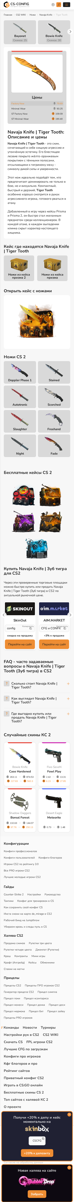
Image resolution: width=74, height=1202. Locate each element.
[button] (70, 32)
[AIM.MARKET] (54, 608)
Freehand (54, 429)
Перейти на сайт (20, 644)
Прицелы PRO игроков (18, 1018)
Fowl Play (54, 771)
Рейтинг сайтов (17, 1070)
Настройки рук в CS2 (21, 1034)
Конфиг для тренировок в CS (35, 901)
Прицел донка (36, 1005)
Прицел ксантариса (36, 998)
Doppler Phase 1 (20, 380)
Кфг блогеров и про (20, 1063)
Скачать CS (13, 1042)
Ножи (33, 14)
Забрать (37, 1194)
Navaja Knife (45, 14)
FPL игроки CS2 (39, 1042)
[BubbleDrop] (37, 1181)
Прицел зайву (56, 1011)
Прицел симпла (47, 992)
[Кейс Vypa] (50, 522)
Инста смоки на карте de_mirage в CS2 (28, 914)
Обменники (47, 962)
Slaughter (20, 429)
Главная (8, 14)
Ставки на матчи (14, 969)
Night (20, 454)
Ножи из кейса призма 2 (19, 276)
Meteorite (54, 817)
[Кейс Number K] (37, 548)
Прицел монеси (13, 1005)
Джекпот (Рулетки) (47, 949)
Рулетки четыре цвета (18, 949)
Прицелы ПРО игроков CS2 (42, 985)
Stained (54, 380)
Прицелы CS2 (12, 985)
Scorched (54, 405)
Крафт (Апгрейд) (14, 962)
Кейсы (32, 962)
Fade (54, 454)
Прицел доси (57, 1005)
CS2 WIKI (21, 14)
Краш (7, 956)
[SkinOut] (20, 608)
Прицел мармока (14, 1011)
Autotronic (20, 405)
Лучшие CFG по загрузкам (26, 1049)
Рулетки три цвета (40, 943)
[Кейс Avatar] (23, 495)
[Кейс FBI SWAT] (50, 495)
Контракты (21, 956)
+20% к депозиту (37, 1153)
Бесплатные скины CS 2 (24, 1092)
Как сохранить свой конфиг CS (23, 907)
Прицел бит (36, 1011)
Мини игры (38, 956)
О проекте (12, 1107)
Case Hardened (20, 771)
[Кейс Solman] (23, 522)
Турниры (48, 1027)
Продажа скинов (14, 943)
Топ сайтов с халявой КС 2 (26, 1099)
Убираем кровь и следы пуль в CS (25, 927)
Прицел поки (12, 998)
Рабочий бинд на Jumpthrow (21, 920)
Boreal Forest (19, 817)
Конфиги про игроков (22, 1056)
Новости (30, 1027)
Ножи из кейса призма (52, 276)
